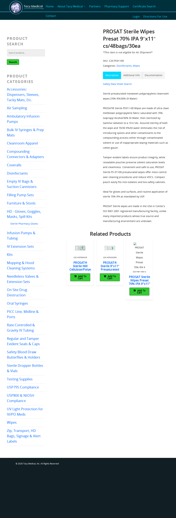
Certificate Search (144, 6)
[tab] (112, 75)
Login (136, 16)
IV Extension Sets (20, 246)
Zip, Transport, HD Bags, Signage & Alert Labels (24, 436)
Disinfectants (17, 173)
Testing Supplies (20, 379)
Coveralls (14, 165)
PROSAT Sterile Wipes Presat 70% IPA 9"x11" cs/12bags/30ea (139, 282)
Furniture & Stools (21, 203)
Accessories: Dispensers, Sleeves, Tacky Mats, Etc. (23, 94)
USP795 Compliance (23, 387)
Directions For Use (155, 16)
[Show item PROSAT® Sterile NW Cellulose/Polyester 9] (80, 248)
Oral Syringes (17, 303)
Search (13, 62)
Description (112, 75)
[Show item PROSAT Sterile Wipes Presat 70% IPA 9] (139, 256)
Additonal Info (131, 75)
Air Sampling (17, 108)
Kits (10, 254)
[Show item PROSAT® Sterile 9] (109, 248)
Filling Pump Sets (20, 195)
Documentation (153, 75)
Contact (51, 16)
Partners (95, 6)
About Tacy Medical (70, 6)
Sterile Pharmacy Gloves (24, 223)
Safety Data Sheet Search (117, 84)
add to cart (82, 277)
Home (50, 6)
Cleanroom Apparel (22, 143)
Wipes (12, 422)
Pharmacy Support (116, 6)
